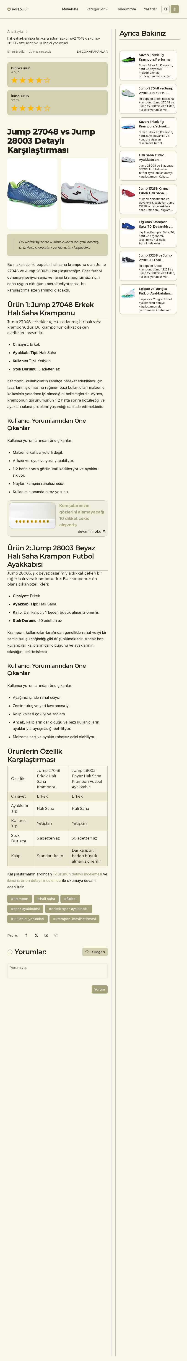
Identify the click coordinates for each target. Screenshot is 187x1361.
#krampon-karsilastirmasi (74, 919)
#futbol (70, 899)
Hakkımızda (126, 9)
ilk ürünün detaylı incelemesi (77, 874)
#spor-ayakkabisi (25, 909)
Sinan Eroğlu (16, 51)
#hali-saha (46, 899)
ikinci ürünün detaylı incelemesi (34, 880)
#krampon (19, 899)
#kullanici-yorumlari (27, 919)
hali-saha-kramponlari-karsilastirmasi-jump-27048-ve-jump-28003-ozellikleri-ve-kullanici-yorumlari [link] (53, 40)
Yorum (99, 989)
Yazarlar (150, 9)
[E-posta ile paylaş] (46, 935)
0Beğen (98, 952)
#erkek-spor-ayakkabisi (68, 909)
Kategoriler (95, 9)
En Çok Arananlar (92, 51)
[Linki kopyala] (56, 935)
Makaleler (70, 9)
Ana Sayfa (15, 32)
